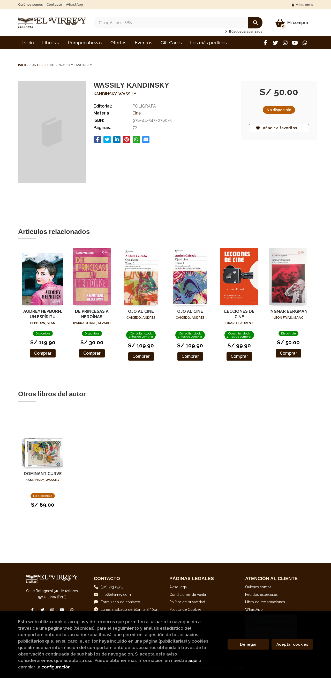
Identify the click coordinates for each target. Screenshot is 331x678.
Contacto (54, 4)
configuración (56, 666)
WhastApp (74, 4)
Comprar (42, 353)
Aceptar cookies (292, 644)
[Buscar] (255, 22)
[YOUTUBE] (295, 43)
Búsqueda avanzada (245, 31)
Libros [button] (49, 42)
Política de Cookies (185, 609)
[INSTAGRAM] (285, 43)
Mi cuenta (304, 5)
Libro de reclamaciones (265, 602)
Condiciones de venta (187, 594)
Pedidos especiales (261, 594)
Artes (37, 65)
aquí (192, 660)
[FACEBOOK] (265, 43)
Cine (51, 65)
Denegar (248, 644)
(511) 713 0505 (112, 587)
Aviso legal (178, 587)
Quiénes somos (30, 4)
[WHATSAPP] (304, 43)
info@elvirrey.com (116, 594)
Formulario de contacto (120, 602)
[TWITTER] (275, 43)
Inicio (23, 65)
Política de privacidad (187, 602)
